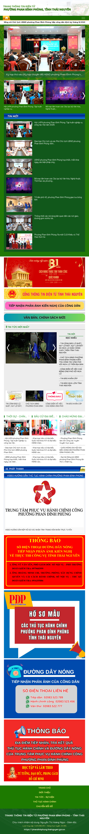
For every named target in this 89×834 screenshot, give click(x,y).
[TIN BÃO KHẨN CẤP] (74, 396)
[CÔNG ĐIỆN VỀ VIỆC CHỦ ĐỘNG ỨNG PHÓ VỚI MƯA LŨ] (31, 347)
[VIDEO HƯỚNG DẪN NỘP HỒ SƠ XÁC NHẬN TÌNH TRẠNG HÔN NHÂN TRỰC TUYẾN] (44, 503)
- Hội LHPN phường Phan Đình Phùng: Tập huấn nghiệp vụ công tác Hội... (16, 440)
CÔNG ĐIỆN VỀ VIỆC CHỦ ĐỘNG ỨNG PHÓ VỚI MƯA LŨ (54, 405)
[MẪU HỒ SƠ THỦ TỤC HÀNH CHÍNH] (44, 624)
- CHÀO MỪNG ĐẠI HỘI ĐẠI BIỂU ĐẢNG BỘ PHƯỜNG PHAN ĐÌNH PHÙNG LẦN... (72, 449)
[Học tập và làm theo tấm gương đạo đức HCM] (31, 772)
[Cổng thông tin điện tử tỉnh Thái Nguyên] (44, 293)
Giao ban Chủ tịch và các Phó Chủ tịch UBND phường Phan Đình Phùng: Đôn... (57, 142)
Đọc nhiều (71, 337)
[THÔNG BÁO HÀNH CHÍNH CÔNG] (44, 741)
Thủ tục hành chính (44, 801)
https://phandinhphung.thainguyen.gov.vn (44, 829)
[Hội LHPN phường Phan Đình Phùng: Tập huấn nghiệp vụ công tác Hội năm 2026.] (23, 92)
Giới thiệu (44, 792)
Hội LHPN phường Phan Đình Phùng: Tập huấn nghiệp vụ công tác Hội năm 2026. (58, 123)
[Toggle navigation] (83, 18)
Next (83, 51)
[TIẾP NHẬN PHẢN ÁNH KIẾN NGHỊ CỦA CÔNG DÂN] (44, 305)
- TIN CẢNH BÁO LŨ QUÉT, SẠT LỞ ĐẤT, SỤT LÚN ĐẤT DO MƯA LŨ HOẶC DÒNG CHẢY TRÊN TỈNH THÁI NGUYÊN (71, 348)
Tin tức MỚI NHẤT (18, 326)
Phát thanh (16, 468)
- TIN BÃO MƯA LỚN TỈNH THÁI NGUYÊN (70, 384)
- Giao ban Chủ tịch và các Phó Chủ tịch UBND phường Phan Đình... (15, 449)
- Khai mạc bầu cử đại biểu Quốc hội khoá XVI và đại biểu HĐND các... (44, 449)
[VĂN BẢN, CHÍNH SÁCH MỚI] (44, 317)
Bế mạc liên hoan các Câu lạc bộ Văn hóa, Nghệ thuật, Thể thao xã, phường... (57, 179)
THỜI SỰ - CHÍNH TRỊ (19, 416)
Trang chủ (44, 787)
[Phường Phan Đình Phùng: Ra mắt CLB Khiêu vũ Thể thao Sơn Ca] (19, 241)
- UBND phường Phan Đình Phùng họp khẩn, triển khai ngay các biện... (15, 459)
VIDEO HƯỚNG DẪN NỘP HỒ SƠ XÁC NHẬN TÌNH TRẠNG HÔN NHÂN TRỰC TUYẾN (38, 530)
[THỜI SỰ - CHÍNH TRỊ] (28, 416)
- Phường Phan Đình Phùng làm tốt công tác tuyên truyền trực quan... (71, 440)
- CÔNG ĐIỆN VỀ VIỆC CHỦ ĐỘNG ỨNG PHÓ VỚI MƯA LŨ (70, 371)
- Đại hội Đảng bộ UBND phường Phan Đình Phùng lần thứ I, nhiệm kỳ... (72, 459)
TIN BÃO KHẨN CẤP (74, 403)
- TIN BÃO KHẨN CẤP (68, 378)
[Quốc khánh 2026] (44, 272)
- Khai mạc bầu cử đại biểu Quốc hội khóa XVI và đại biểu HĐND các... (44, 459)
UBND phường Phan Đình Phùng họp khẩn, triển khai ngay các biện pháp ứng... (56, 161)
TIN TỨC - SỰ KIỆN (44, 797)
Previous (6, 51)
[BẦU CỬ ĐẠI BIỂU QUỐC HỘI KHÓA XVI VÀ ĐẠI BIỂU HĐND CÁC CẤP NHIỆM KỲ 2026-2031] (56, 416)
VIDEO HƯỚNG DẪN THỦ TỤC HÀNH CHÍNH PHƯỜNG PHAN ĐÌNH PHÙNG (45, 475)
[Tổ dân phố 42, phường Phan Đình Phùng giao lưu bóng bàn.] (19, 204)
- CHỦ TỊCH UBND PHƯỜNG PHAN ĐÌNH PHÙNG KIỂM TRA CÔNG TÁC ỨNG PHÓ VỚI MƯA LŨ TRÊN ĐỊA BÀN (71, 360)
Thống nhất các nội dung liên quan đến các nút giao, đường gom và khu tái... (56, 217)
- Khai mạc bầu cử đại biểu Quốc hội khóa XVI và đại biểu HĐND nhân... (44, 440)
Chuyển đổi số (44, 806)
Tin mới (71, 334)
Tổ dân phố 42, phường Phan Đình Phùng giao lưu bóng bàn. (58, 198)
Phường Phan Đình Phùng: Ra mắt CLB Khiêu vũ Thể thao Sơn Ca (56, 235)
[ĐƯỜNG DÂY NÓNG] (44, 562)
